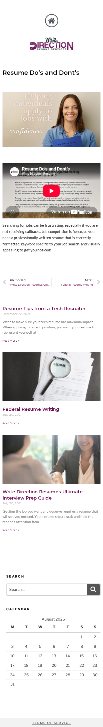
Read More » (10, 340)
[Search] (93, 589)
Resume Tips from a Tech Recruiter (44, 308)
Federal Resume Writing (30, 409)
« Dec (25, 694)
